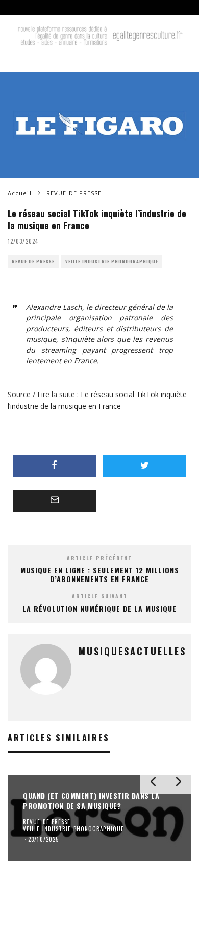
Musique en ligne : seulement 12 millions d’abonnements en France (99, 574)
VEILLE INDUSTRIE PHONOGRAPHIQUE (111, 261)
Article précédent (99, 558)
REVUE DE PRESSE (33, 261)
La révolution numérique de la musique (99, 608)
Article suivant (100, 596)
